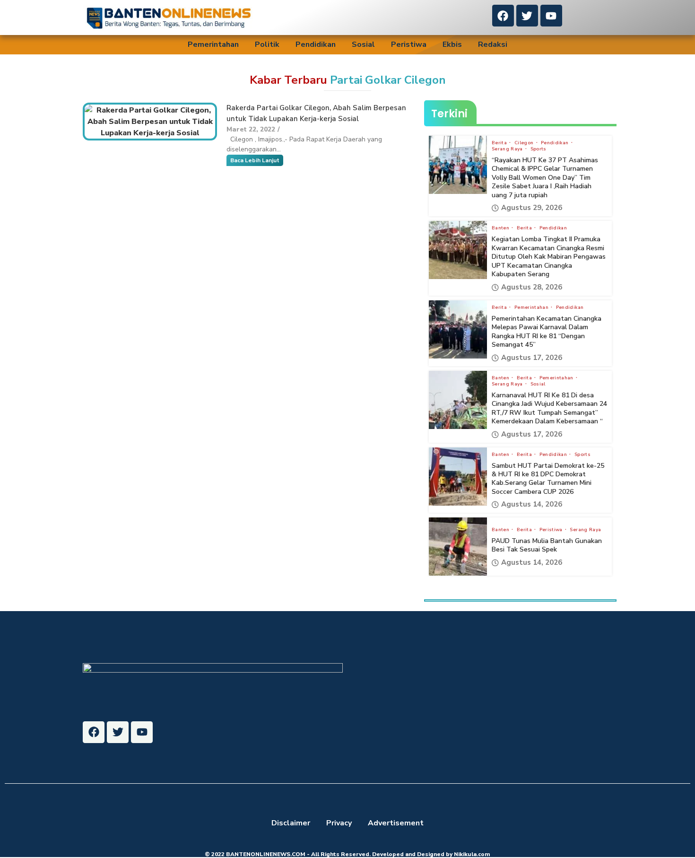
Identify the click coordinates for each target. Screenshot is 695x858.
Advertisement (396, 823)
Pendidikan (315, 44)
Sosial (363, 44)
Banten (501, 228)
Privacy (339, 823)
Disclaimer (290, 823)
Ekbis (452, 44)
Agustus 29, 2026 (531, 207)
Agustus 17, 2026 (531, 357)
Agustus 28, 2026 (531, 287)
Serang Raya (508, 149)
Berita (500, 142)
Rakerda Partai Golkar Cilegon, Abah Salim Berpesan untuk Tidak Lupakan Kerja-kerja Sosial (316, 113)
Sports (538, 149)
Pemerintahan (213, 44)
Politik (267, 44)
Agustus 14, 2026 (531, 504)
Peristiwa (408, 44)
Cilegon (524, 142)
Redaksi (492, 44)
